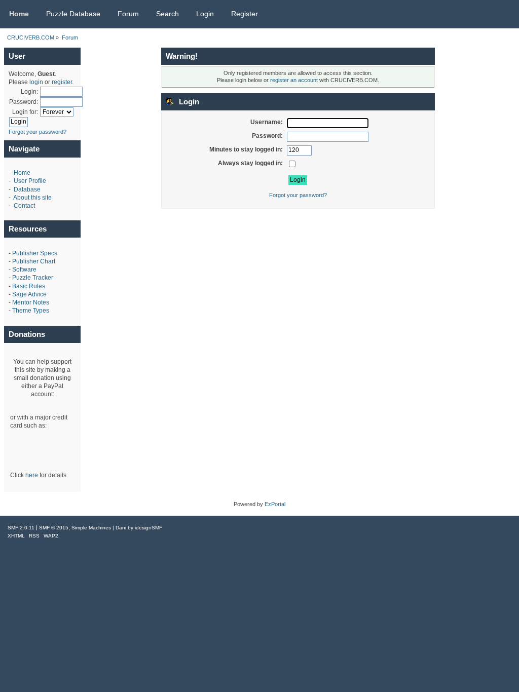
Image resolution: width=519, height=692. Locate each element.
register (62, 82)
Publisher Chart (33, 261)
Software (24, 269)
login (36, 82)
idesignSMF (148, 527)
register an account (294, 80)
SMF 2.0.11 (21, 527)
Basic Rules (28, 286)
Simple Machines (91, 527)
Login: (29, 91)
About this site (32, 197)
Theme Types (30, 310)
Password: (23, 101)
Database (27, 189)
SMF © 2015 (53, 527)
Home (22, 172)
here (31, 475)
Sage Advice (29, 294)
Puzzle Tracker (32, 277)
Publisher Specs (34, 253)
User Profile (30, 180)
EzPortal (275, 504)
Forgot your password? (37, 132)
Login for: (25, 112)
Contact (24, 205)
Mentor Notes (30, 302)
